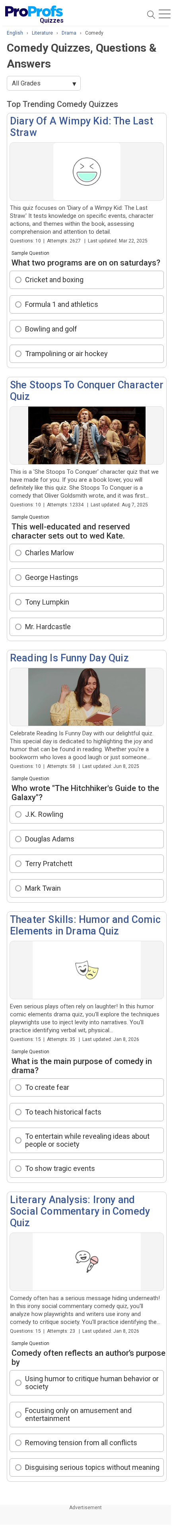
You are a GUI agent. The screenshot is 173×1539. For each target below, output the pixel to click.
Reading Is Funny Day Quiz (69, 658)
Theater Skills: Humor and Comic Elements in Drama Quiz (85, 925)
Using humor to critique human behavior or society (92, 1383)
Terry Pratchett (48, 863)
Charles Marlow (49, 553)
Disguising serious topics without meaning (92, 1467)
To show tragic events (60, 1168)
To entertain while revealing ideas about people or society (87, 1140)
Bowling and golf (51, 329)
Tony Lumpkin (47, 602)
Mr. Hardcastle (48, 626)
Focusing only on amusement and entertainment (78, 1415)
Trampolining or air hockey (66, 353)
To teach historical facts (63, 1112)
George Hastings (51, 577)
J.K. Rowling (44, 814)
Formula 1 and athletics (61, 304)
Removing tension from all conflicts (81, 1442)
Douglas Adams (49, 839)
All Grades (26, 83)
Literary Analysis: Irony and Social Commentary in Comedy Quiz (80, 1211)
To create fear (47, 1087)
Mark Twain (43, 888)
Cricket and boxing (54, 279)
